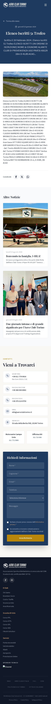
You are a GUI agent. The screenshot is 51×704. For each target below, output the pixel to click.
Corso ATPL (7, 621)
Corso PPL (7, 617)
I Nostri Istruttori (9, 631)
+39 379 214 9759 (19, 401)
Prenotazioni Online (10, 656)
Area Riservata (8, 606)
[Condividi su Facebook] (15, 176)
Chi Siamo (6, 592)
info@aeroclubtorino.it (22, 412)
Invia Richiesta (25, 538)
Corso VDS (7, 628)
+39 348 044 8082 (19, 390)
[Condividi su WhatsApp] (27, 176)
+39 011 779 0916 (19, 376)
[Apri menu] (45, 4)
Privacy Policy (13, 700)
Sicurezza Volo (8, 603)
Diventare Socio (9, 596)
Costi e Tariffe (8, 599)
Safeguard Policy (37, 700)
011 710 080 (37, 437)
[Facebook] (5, 580)
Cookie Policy (25, 700)
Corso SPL (7, 624)
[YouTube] (11, 580)
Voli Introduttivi (8, 646)
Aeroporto (7, 653)
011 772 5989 (13, 440)
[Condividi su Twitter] (21, 176)
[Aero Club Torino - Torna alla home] (14, 4)
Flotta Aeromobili (9, 643)
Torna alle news (12, 21)
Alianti (5, 649)
